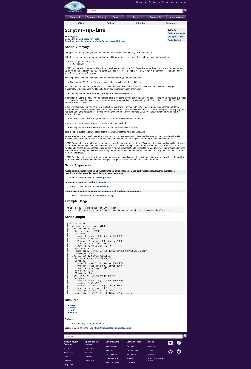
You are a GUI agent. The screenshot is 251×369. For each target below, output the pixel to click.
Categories (171, 23)
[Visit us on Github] (170, 351)
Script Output (174, 40)
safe (97, 39)
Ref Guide (67, 349)
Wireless (130, 358)
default (79, 39)
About (150, 342)
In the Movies (176, 17)
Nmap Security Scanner (71, 343)
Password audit (132, 350)
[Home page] (75, 7)
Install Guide (68, 353)
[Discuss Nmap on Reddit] (179, 351)
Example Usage (175, 37)
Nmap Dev (110, 350)
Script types (71, 37)
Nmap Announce (112, 346)
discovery (89, 39)
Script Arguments (176, 33)
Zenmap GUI (156, 17)
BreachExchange (112, 362)
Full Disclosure (111, 354)
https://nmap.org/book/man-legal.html (112, 328)
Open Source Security (114, 358)
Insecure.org (181, 2)
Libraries (140, 23)
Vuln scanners (132, 346)
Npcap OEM (89, 361)
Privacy (150, 350)
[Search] (185, 11)
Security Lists (112, 342)
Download (75, 17)
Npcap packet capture (91, 343)
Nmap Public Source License (155, 359)
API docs (88, 353)
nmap (73, 308)
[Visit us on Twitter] (170, 343)
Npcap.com (141, 2)
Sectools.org (168, 2)
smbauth (102, 195)
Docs (135, 17)
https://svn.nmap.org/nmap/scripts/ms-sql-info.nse (100, 41)
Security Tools (134, 342)
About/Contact (152, 346)
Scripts (110, 23)
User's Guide (89, 349)
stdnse (73, 312)
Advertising (151, 354)
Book (115, 17)
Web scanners (132, 354)
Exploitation (131, 362)
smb (100, 186)
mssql (101, 178)
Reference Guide (95, 17)
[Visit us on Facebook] (179, 343)
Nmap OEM (68, 365)
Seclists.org (154, 2)
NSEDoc (80, 23)
